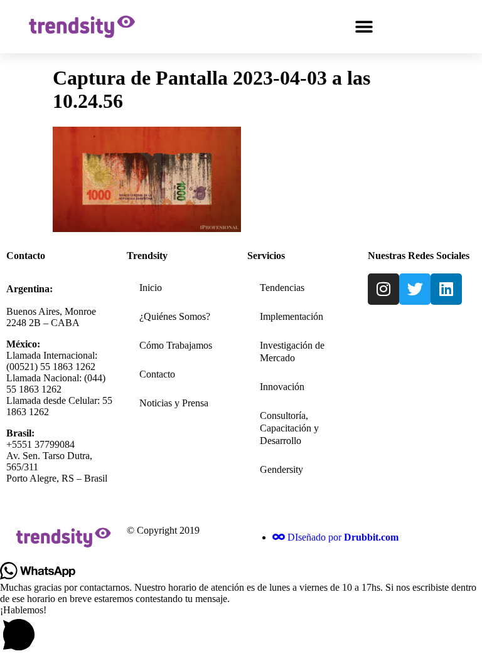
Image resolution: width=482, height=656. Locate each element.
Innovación (282, 386)
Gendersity (281, 469)
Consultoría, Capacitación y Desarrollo (289, 428)
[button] (364, 27)
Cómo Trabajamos (175, 345)
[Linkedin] (446, 289)
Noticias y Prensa (173, 403)
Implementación (291, 316)
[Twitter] (415, 289)
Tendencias (282, 287)
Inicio (150, 287)
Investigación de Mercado (292, 351)
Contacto (157, 374)
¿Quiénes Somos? (174, 316)
